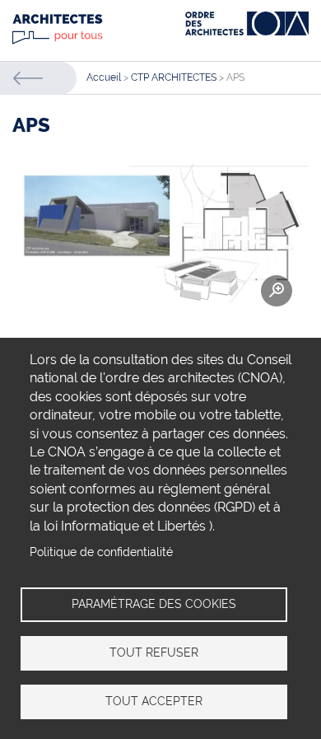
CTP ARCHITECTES (173, 77)
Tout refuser (153, 652)
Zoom (276, 290)
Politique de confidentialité (101, 552)
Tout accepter (153, 701)
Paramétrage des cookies (154, 603)
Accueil (103, 77)
